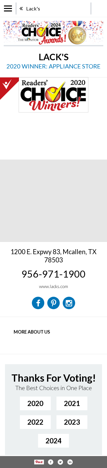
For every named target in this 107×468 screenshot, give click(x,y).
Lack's (33, 8)
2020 (35, 403)
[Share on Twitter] (60, 462)
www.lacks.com (53, 286)
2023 (72, 422)
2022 (35, 422)
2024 (53, 440)
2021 (72, 403)
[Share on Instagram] (70, 462)
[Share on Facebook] (50, 462)
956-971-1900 (53, 274)
